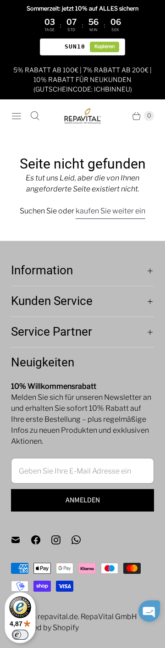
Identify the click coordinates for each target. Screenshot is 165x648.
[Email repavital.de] (21, 540)
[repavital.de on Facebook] (41, 540)
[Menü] (16, 116)
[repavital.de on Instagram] (61, 540)
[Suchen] (35, 116)
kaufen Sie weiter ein (110, 211)
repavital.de (58, 616)
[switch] (20, 635)
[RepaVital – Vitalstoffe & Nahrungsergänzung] (82, 116)
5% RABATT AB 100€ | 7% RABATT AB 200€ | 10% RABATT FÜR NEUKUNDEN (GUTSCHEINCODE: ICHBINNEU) (82, 79)
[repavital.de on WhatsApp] (82, 540)
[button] (149, 611)
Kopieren (104, 46)
